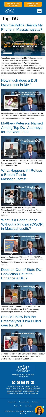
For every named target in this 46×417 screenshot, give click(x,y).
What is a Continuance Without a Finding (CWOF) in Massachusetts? (22, 224)
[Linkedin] (23, 382)
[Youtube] (32, 382)
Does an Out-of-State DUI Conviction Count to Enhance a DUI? (21, 274)
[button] (39, 11)
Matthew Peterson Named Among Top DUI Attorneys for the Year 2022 (22, 127)
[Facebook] (13, 382)
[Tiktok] (27, 382)
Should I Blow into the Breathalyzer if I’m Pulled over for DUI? (21, 321)
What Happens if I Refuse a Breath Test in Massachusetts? (21, 174)
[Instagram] (18, 382)
